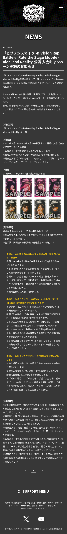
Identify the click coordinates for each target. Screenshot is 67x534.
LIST (33, 470)
